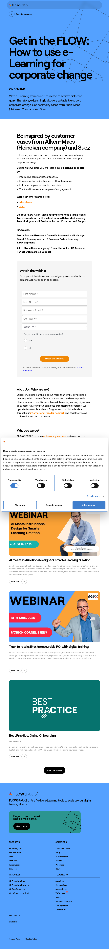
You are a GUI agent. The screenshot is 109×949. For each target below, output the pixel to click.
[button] (99, 5)
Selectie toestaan (54, 505)
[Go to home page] (23, 793)
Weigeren (20, 505)
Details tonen (93, 496)
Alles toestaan (89, 505)
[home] (18, 5)
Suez (22, 206)
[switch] (41, 485)
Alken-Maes (25, 202)
